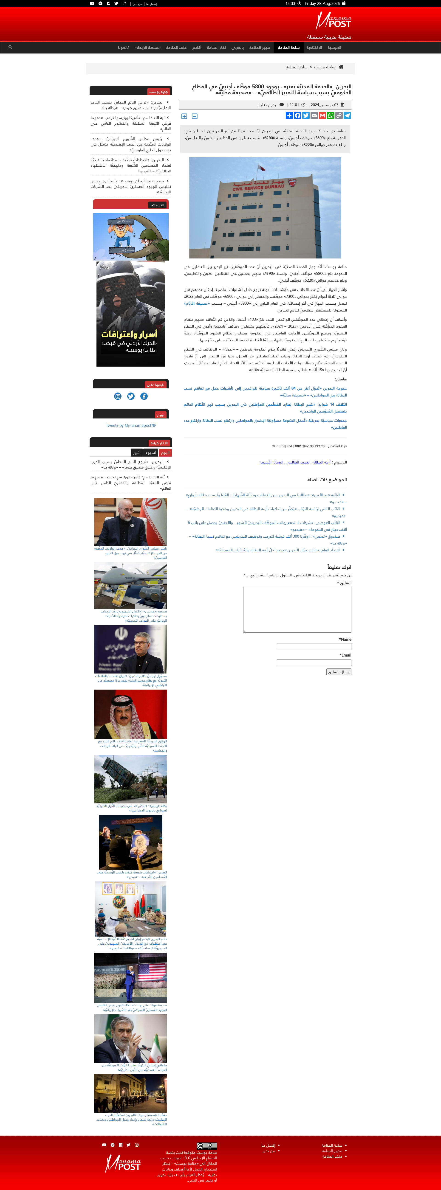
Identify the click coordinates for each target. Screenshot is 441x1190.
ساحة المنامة (289, 47)
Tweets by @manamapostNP (131, 425)
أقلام (196, 47)
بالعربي (238, 47)
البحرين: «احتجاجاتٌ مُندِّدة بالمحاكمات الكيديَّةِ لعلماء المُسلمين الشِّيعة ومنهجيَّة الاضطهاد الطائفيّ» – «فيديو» (131, 165)
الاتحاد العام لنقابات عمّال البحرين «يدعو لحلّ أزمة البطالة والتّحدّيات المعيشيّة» (278, 550)
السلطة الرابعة (149, 47)
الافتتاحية (314, 47)
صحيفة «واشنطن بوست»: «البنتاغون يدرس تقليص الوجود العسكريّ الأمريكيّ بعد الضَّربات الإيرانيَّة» (131, 186)
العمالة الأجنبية (271, 462)
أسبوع (151, 452)
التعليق (344, 583)
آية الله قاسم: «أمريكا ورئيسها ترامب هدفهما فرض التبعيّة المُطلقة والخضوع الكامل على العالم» (131, 123)
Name (345, 639)
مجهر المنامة (259, 47)
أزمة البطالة (322, 462)
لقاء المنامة (216, 47)
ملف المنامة (176, 47)
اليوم (165, 452)
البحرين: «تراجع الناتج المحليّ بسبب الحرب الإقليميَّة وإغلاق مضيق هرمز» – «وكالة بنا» (131, 105)
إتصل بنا (151, 4)
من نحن (137, 4)
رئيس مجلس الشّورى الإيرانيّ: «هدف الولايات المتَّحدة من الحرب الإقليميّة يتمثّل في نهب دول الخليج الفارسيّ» (131, 144)
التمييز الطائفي (298, 462)
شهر (136, 452)
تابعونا (123, 47)
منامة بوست (325, 67)
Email (345, 655)
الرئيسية (334, 47)
